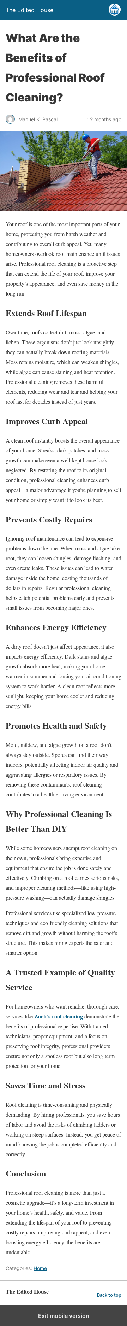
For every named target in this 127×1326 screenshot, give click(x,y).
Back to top (109, 1295)
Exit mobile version (63, 1315)
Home (40, 1268)
